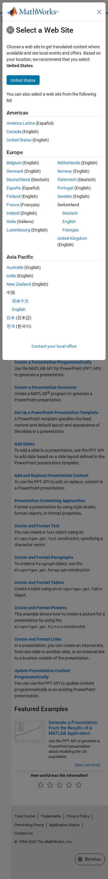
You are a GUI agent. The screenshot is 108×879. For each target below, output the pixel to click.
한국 (11, 326)
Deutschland (18, 179)
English (69, 221)
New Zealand (19, 284)
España (14, 188)
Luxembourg (18, 230)
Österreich (66, 179)
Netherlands (68, 162)
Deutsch (70, 213)
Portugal (65, 188)
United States (19, 140)
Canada (14, 131)
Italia (11, 221)
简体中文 (20, 301)
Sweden (64, 196)
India (11, 275)
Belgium (14, 162)
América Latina (21, 123)
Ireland (13, 213)
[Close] (99, 12)
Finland (13, 196)
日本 (11, 317)
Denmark (15, 171)
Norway (64, 171)
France (13, 204)
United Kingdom (72, 238)
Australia (15, 267)
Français (70, 230)
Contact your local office (54, 346)
